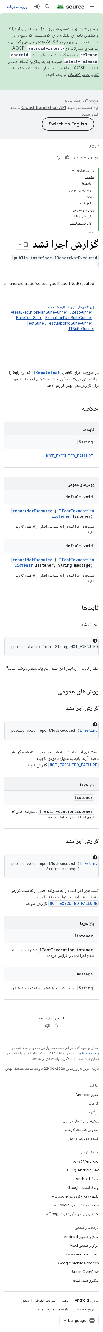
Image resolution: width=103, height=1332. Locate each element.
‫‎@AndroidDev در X (82, 1170)
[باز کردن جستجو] (47, 6)
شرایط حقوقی (44, 1300)
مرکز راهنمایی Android (81, 1236)
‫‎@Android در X (86, 1161)
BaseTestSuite (29, 317)
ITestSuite (35, 323)
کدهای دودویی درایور (83, 1138)
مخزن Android (87, 1094)
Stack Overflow (85, 1271)
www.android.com (82, 1254)
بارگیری (93, 1112)
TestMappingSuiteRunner (69, 323)
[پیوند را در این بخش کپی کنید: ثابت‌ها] (74, 608)
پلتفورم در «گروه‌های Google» (75, 1196)
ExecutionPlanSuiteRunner (68, 317)
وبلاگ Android (87, 1178)
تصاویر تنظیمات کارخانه (82, 1129)
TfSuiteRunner (81, 328)
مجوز (25, 1300)
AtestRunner (81, 312)
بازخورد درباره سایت (53, 1309)
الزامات (94, 1103)
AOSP (94, 146)
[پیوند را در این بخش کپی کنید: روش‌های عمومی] (50, 692)
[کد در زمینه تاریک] (95, 640)
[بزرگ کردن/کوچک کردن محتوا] (73, 170)
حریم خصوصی (84, 1309)
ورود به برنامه (17, 6)
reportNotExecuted (32, 510)
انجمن (65, 1300)
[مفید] (67, 157)
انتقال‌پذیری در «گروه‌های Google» (72, 1213)
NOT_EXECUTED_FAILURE (69, 455)
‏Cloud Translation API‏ (43, 107)
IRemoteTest (46, 372)
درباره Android (87, 1300)
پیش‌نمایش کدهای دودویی (80, 1120)
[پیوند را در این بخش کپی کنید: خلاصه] (74, 409)
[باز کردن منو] (92, 6)
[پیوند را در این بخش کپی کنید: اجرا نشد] (74, 625)
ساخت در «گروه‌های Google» (76, 1204)
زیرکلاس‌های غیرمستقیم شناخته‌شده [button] (52, 317)
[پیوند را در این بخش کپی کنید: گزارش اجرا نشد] (59, 708)
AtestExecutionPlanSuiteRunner (39, 312)
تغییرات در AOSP (83, 74)
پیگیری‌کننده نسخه (86, 1280)
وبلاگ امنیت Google (83, 1187)
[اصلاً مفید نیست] (59, 157)
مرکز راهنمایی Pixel (84, 1245)
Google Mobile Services (78, 1262)
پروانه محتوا (90, 1053)
